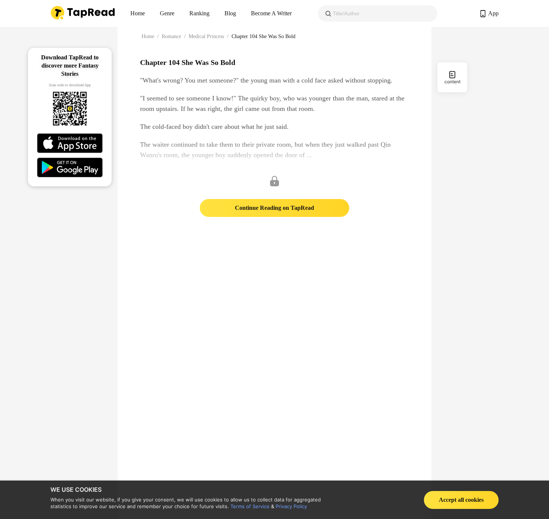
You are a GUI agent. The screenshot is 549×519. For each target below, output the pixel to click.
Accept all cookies (461, 500)
